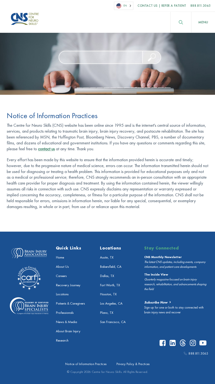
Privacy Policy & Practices (133, 364)
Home (60, 257)
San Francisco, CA (113, 322)
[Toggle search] (180, 22)
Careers (61, 276)
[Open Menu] (203, 22)
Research (62, 340)
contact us (46, 148)
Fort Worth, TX (110, 285)
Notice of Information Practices (85, 364)
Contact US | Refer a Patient (162, 6)
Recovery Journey (68, 285)
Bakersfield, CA (111, 267)
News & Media (66, 322)
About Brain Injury (68, 331)
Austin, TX (107, 257)
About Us (62, 267)
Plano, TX (106, 313)
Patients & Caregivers (70, 303)
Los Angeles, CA (111, 303)
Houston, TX (108, 294)
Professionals (65, 313)
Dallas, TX (107, 276)
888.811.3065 (200, 6)
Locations (62, 294)
